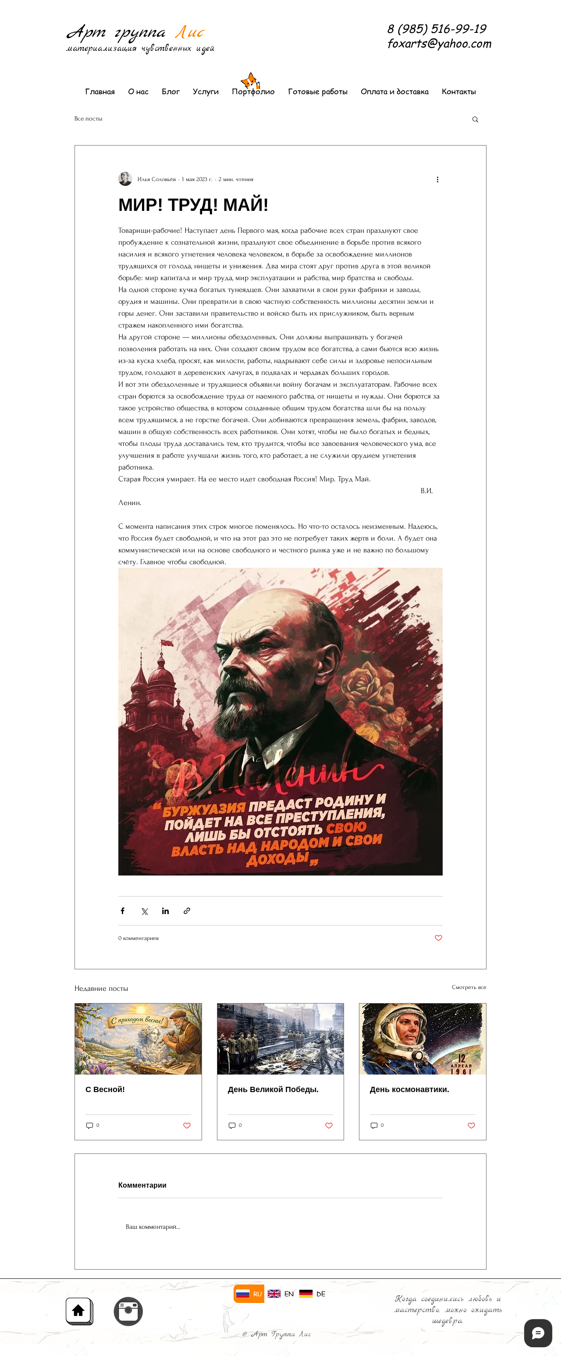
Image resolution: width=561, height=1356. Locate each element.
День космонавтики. (409, 1089)
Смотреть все (469, 987)
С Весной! (105, 1089)
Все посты (89, 118)
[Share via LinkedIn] (165, 911)
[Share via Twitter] (144, 911)
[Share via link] (187, 911)
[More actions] (437, 179)
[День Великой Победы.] (280, 1039)
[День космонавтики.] (422, 1039)
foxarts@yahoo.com (439, 43)
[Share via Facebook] (122, 911)
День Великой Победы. (273, 1089)
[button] (475, 118)
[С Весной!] (138, 1039)
